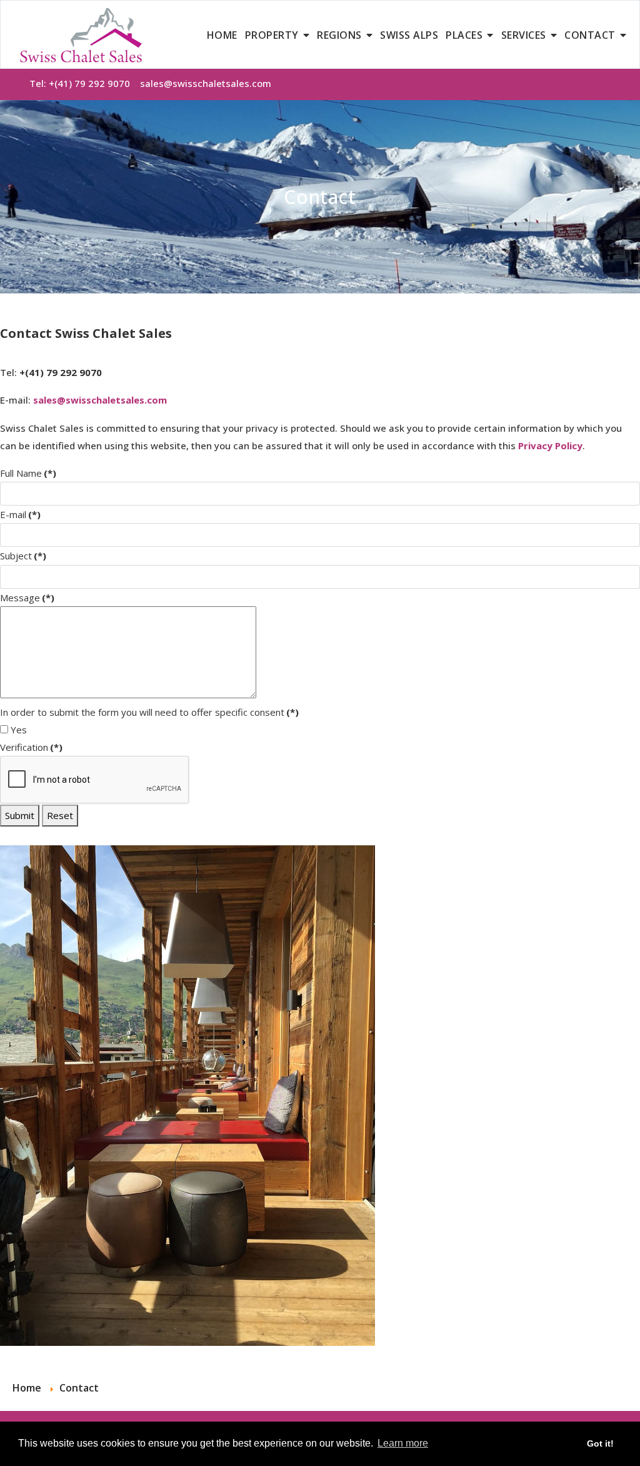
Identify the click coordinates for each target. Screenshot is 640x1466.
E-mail (20, 514)
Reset (60, 815)
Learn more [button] (403, 1443)
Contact (590, 35)
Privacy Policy (550, 445)
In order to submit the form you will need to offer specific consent (149, 712)
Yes (17, 729)
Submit (19, 815)
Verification (31, 747)
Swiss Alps (409, 35)
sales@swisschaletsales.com (205, 83)
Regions (339, 35)
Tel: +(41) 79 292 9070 (84, 83)
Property (272, 35)
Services (523, 35)
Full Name (28, 473)
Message (27, 597)
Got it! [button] (600, 1443)
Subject (23, 555)
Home (222, 35)
